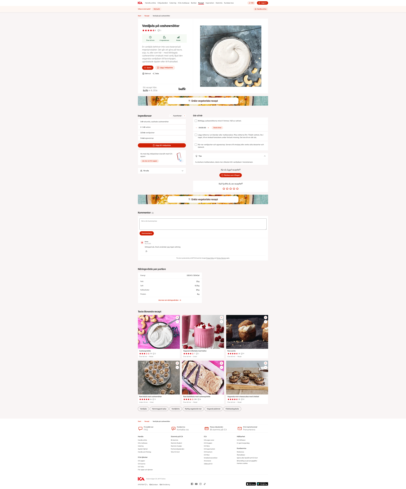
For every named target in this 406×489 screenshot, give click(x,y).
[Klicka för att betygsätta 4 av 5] (234, 188)
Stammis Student (176, 443)
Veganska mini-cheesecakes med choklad (243, 397)
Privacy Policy (210, 258)
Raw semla (231, 351)
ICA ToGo (141, 467)
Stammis (219, 3)
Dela (157, 74)
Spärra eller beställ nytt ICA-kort (247, 458)
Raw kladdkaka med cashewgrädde (196, 397)
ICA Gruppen (208, 443)
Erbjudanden (163, 3)
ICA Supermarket (209, 449)
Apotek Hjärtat (143, 449)
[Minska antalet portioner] (170, 116)
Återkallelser (241, 455)
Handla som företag (144, 452)
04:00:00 (202, 128)
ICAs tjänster (143, 457)
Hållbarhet (241, 437)
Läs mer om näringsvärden (168, 300)
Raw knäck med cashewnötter (150, 397)
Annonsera (207, 461)
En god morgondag (243, 443)
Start (139, 16)
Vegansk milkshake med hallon (194, 351)
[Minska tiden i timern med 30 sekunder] (196, 127)
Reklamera (240, 452)
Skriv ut (148, 74)
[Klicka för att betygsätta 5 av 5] (237, 188)
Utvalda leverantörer (210, 458)
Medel (178, 40)
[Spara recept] (177, 317)
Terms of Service (221, 258)
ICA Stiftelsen (241, 440)
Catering (172, 3)
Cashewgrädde (145, 351)
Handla (140, 437)
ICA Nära (207, 446)
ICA (205, 437)
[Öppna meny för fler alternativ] (177, 321)
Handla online (150, 3)
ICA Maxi (206, 455)
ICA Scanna (141, 464)
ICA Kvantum (208, 452)
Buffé (145, 90)
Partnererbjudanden (177, 449)
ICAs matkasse (183, 3)
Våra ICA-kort (175, 452)
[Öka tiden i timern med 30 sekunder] (208, 127)
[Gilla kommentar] (146, 251)
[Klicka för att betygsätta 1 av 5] (224, 188)
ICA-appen (141, 461)
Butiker (194, 3)
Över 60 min (150, 40)
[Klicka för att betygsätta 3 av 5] (230, 188)
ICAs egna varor (209, 440)
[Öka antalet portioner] (184, 116)
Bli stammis (174, 440)
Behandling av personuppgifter (247, 461)
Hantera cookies (242, 463)
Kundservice (229, 3)
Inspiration (210, 3)
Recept (201, 3)
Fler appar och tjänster (145, 470)
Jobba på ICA (208, 464)
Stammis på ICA (177, 437)
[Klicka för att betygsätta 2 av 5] (227, 188)
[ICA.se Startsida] (140, 3)
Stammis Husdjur (176, 446)
